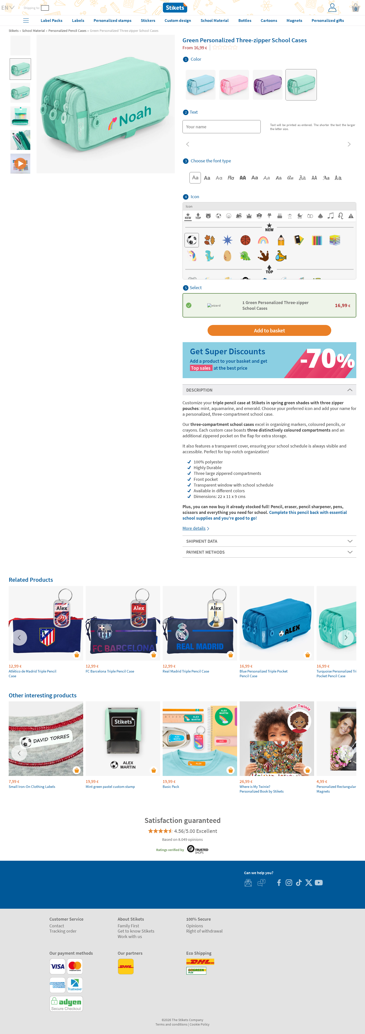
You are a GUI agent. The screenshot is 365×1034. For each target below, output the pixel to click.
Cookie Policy (200, 1024)
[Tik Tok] (299, 883)
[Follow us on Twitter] (309, 883)
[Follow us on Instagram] (289, 883)
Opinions (194, 926)
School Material (33, 30)
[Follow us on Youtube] (319, 883)
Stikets (14, 30)
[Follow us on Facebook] (279, 883)
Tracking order (62, 931)
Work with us (130, 936)
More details (194, 528)
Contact (56, 926)
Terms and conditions (171, 1024)
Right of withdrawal (204, 931)
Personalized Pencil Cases (67, 30)
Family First (128, 926)
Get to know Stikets (136, 931)
